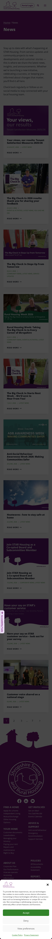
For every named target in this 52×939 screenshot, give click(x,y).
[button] (47, 884)
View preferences (26, 928)
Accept (26, 912)
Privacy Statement (31, 935)
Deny (26, 920)
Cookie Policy (17, 935)
